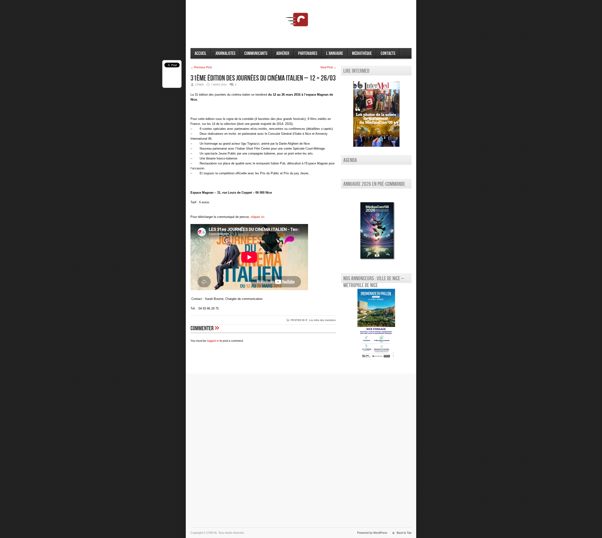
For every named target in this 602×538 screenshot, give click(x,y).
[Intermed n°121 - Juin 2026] (376, 114)
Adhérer (282, 53)
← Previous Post (201, 67)
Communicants (255, 53)
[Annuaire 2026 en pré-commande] (376, 229)
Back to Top (404, 532)
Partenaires (307, 53)
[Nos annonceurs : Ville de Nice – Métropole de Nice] (376, 324)
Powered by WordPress (372, 532)
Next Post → (328, 67)
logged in (213, 340)
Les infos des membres (322, 320)
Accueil (200, 53)
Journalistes (225, 53)
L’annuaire (334, 53)
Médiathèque (362, 53)
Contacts (388, 53)
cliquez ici (257, 217)
